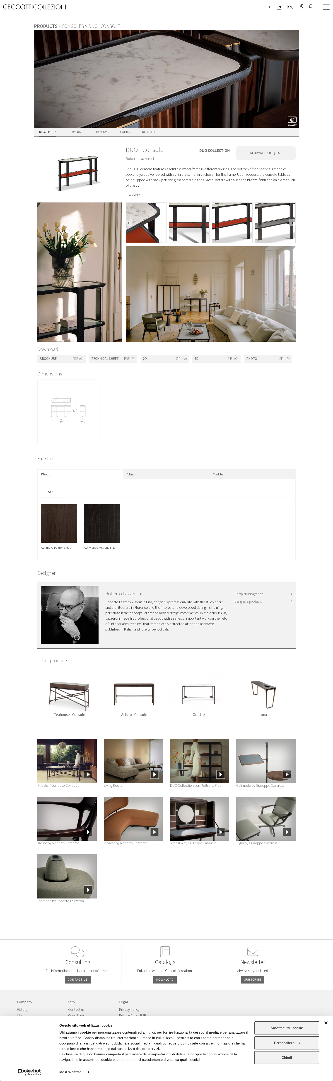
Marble (218, 474)
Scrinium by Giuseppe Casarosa (193, 843)
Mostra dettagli (71, 1072)
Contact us (76, 1009)
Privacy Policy (129, 1009)
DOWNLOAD (165, 979)
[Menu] (325, 7)
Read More (133, 195)
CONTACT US (78, 979)
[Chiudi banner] (326, 1023)
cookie (85, 1032)
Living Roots (113, 785)
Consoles (73, 26)
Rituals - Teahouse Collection (59, 785)
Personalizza (284, 1042)
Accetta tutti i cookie (286, 1028)
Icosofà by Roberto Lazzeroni (126, 843)
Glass (131, 474)
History (22, 1009)
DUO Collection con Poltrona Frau (195, 785)
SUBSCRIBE (252, 979)
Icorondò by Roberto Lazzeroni (60, 901)
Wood (46, 474)
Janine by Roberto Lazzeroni (58, 843)
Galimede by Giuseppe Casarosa (260, 785)
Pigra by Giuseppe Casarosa (257, 843)
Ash (50, 491)
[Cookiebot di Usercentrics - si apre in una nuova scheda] (29, 1072)
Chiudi (287, 1057)
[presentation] (129, 222)
